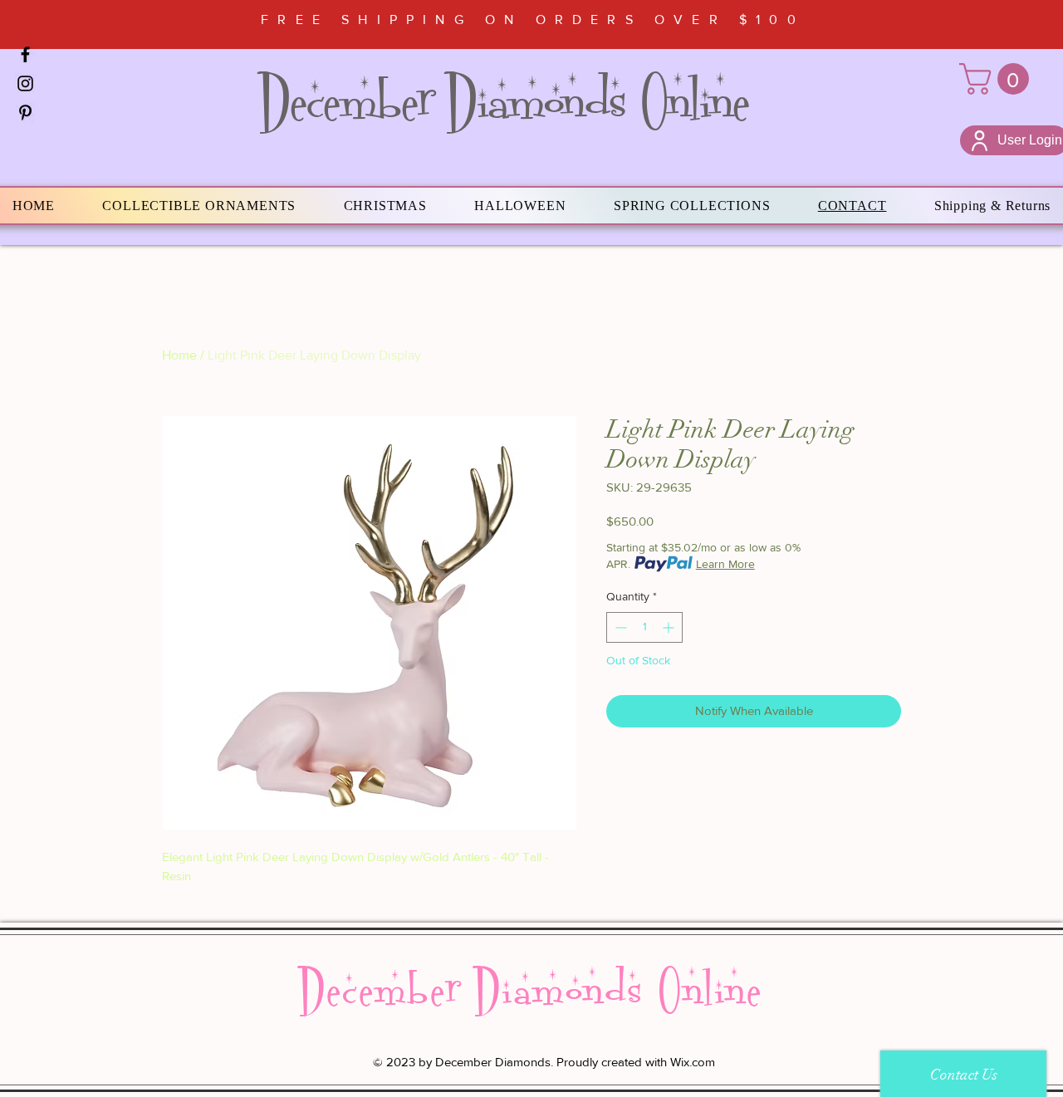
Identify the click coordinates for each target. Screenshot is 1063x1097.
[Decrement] (619, 627)
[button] (997, 79)
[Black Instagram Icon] (25, 83)
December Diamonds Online (504, 101)
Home (179, 355)
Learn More (725, 564)
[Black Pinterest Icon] (25, 112)
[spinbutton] (644, 627)
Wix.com (692, 1062)
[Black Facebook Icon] (25, 54)
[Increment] (669, 627)
